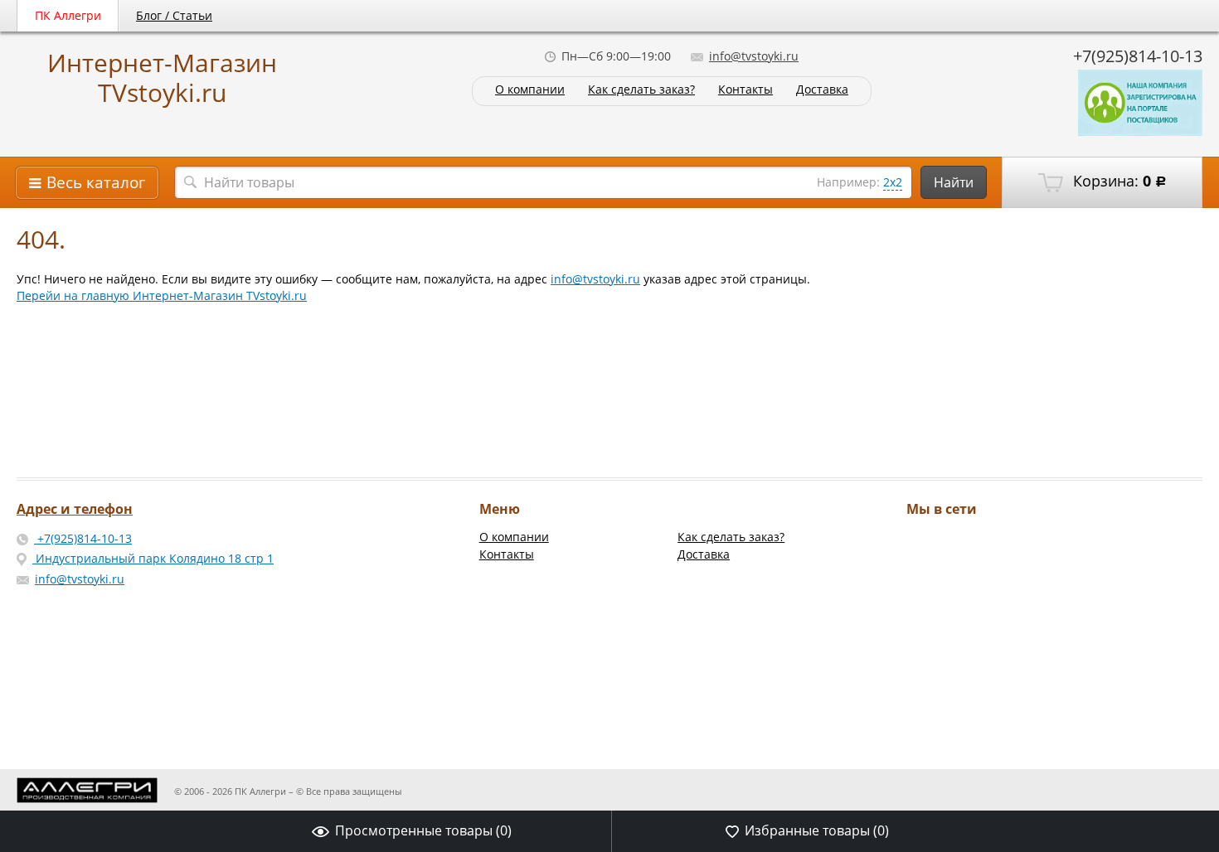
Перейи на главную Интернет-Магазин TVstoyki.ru (162, 295)
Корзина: (1118, 181)
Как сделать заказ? (641, 90)
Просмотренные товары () (423, 830)
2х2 (892, 182)
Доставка (822, 90)
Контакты (745, 90)
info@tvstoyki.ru (754, 56)
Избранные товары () (817, 830)
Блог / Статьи (174, 15)
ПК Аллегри (68, 15)
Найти (954, 182)
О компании (530, 90)
